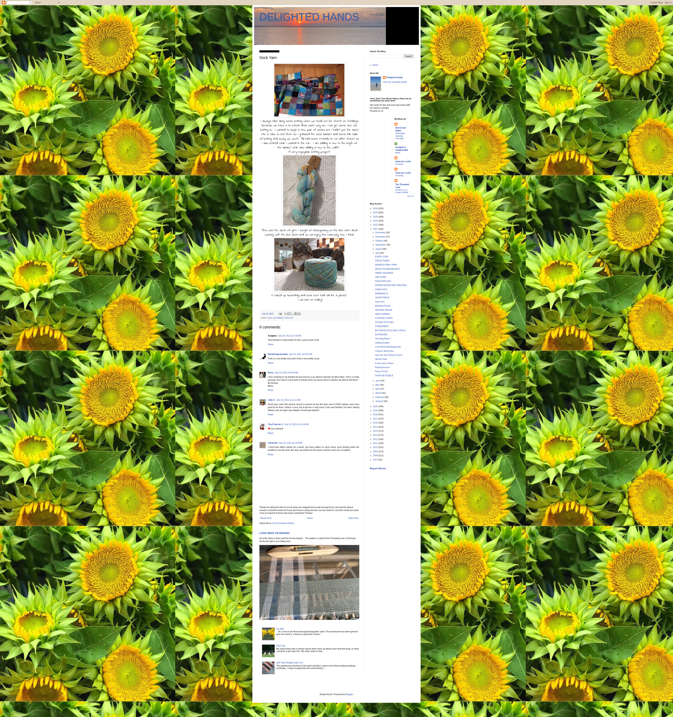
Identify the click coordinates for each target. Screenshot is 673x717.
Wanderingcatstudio (278, 354)
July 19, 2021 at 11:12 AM (288, 400)
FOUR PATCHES (383, 281)
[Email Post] (280, 313)
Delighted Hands (394, 77)
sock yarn (289, 318)
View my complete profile (395, 82)
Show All (410, 196)
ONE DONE (380, 277)
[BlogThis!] (289, 313)
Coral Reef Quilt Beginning (388, 347)
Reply (270, 344)
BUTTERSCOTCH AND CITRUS (390, 330)
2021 (375, 229)
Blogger (349, 694)
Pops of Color (381, 371)
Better (397, 153)
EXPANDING (381, 334)
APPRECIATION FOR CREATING (391, 285)
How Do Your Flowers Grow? (389, 355)
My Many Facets (382, 306)
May (377, 385)
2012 (375, 439)
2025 (375, 212)
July (377, 253)
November (380, 236)
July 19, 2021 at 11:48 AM (296, 424)
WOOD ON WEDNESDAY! (387, 269)
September (380, 245)
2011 (375, 443)
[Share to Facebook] (296, 313)
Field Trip (280, 646)
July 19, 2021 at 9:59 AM (286, 372)
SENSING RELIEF (383, 310)
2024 (375, 217)
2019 (375, 410)
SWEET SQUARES (384, 273)
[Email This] (286, 313)
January (379, 401)
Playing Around (382, 367)
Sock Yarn (380, 302)
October (379, 241)
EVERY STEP (381, 256)
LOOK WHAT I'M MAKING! (274, 533)
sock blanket (278, 318)
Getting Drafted (382, 343)
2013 (375, 435)
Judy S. (271, 400)
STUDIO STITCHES (384, 322)
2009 (375, 451)
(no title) (280, 629)
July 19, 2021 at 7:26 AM (289, 336)
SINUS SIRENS (382, 314)
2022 (375, 225)
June (378, 380)
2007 (375, 460)
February (380, 397)
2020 (375, 406)
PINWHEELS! (381, 293)
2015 (375, 427)
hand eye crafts (403, 161)
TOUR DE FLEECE (384, 375)
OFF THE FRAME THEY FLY (289, 663)
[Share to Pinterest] (299, 313)
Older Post (353, 518)
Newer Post (265, 518)
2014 (375, 431)
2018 (375, 414)
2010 (375, 447)
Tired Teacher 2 (275, 424)
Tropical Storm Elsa (384, 351)
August (379, 249)
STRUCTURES (382, 261)
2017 (375, 419)
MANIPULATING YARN (386, 265)
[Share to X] (292, 313)
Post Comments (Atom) (283, 523)
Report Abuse (378, 468)
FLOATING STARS (384, 318)
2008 (375, 455)
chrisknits (273, 443)
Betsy (271, 372)
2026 (375, 208)
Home (310, 518)
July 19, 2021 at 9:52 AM (300, 354)
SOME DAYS (381, 289)
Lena (269, 318)
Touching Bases (382, 338)
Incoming (399, 164)
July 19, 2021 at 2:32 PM (290, 443)
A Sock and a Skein (384, 363)
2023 (375, 221)
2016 (375, 423)
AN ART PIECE (382, 297)
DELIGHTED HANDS (309, 17)
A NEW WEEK (381, 326)
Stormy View (381, 359)
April (377, 389)
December (380, 232)
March (378, 393)
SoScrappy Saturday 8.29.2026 (400, 136)
